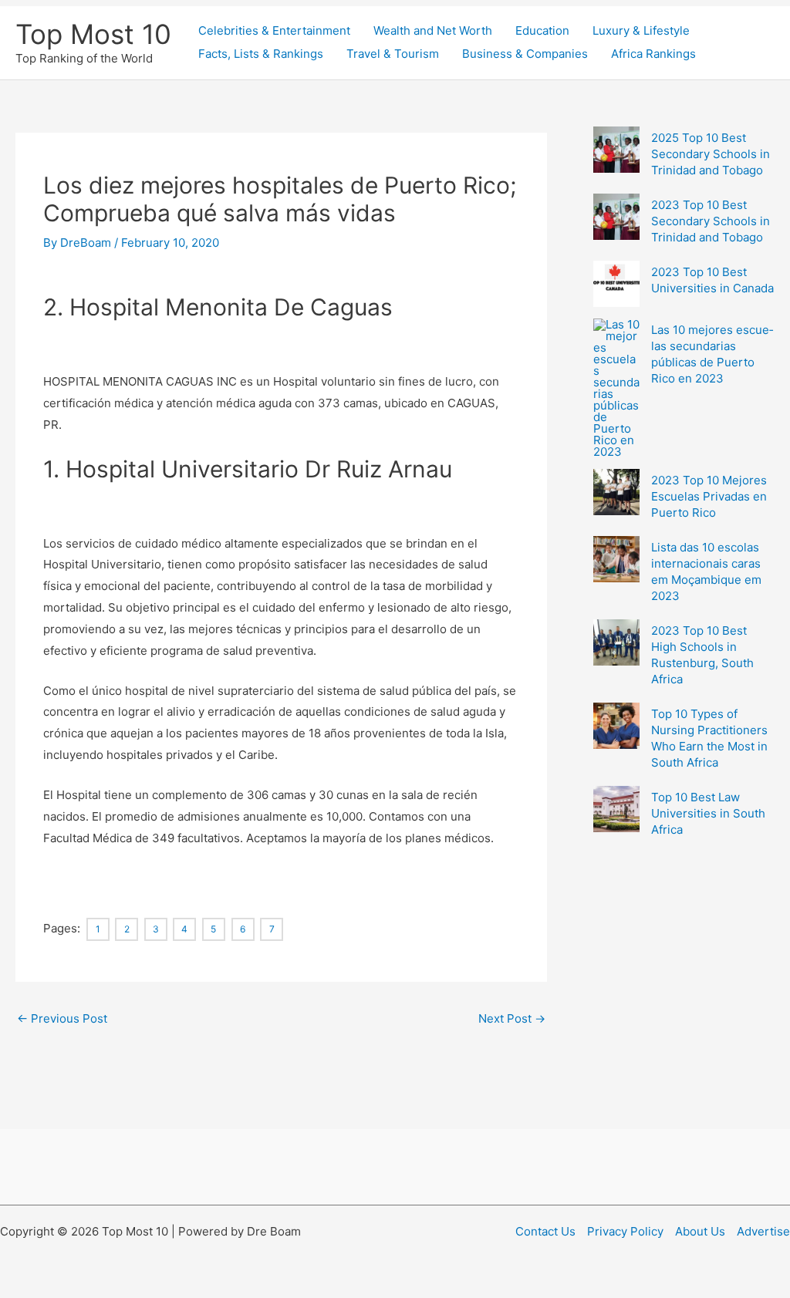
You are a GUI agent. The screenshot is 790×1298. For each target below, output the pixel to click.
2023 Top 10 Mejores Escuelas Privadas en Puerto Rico (709, 496)
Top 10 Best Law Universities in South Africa (708, 813)
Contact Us (545, 1231)
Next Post (511, 1018)
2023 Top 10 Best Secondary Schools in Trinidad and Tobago (710, 220)
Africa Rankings (653, 53)
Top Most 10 (93, 34)
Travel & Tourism (392, 53)
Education (542, 30)
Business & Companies (525, 53)
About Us (700, 1231)
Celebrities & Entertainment (274, 30)
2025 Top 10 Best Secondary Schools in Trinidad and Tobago (710, 153)
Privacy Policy (625, 1231)
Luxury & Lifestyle (641, 30)
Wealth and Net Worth (432, 30)
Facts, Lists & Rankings (260, 53)
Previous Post (62, 1018)
